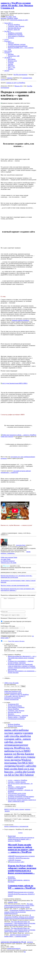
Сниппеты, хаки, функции (16, 26)
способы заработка (20, 735)
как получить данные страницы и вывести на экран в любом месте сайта (22, 800)
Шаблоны (11, 42)
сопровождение (27, 78)
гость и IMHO (22, 750)
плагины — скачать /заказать (17, 782)
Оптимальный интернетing (16, 719)
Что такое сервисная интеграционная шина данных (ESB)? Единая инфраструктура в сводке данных (19, 905)
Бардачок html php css (14, 28)
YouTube (10, 64)
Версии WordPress (13, 709)
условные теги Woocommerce (17, 795)
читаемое (7, 52)
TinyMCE (22, 762)
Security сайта (24, 765)
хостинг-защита (13, 732)
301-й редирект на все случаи (17, 793)
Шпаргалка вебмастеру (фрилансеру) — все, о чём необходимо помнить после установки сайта (22, 657)
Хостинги (11, 38)
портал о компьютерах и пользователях (16, 826)
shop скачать (8, 51)
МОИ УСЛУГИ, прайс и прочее (14, 809)
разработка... (11, 553)
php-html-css (20, 768)
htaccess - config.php (15, 771)
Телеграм (11, 62)
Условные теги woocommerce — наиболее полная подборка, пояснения (20, 662)
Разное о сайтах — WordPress (17, 717)
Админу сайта (12, 756)
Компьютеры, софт (13, 56)
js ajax (30, 768)
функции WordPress (14, 24)
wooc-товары (27, 756)
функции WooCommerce (15, 726)
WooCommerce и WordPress (16, 36)
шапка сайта (11, 729)
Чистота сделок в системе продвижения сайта (15, 585)
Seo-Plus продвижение (20, 74)
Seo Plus (7, 31)
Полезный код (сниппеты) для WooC (19, 798)
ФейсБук (10, 69)
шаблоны (23, 729)
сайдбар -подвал (13, 741)
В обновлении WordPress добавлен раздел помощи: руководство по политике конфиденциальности (19, 912)
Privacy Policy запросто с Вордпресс (16, 641)
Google (31, 771)
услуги (6, 39)
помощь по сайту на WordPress (15, 82)
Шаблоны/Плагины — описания (18, 715)
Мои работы (11, 59)
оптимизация (11, 744)
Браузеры (11, 54)
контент (23, 744)
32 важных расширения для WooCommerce (21, 796)
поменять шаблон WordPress (20, 320)
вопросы (27, 809)
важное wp (10, 753)
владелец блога (21, 545)
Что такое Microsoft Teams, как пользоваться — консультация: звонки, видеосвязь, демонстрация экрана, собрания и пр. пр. (19, 923)
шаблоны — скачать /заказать (17, 787)
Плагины (7, 41)
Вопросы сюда (12, 61)
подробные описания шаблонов (17, 46)
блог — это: (11, 67)
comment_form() (12, 902)
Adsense (29, 774)
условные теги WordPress (15, 788)
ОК (25, 951)
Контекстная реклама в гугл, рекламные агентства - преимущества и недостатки (16, 576)
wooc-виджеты (12, 759)
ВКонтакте (11, 65)
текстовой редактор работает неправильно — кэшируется (16, 471)
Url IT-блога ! (8, 626)
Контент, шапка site (14, 29)
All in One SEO (16, 774)
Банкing (29, 753)
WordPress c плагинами (15, 33)
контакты (30, 942)
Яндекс (21, 753)
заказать (6, 70)
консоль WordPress (14, 747)
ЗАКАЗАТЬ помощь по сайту (19, 20)
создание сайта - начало (17, 738)
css (5, 774)
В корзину (18, 860)
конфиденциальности (13, 948)
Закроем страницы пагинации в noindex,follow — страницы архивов (17, 935)
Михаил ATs (18, 86)
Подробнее (11, 877)
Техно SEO (8, 23)
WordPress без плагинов (15, 34)
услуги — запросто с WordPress (17, 780)
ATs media (8, 57)
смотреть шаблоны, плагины (17, 44)
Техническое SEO (13, 704)
